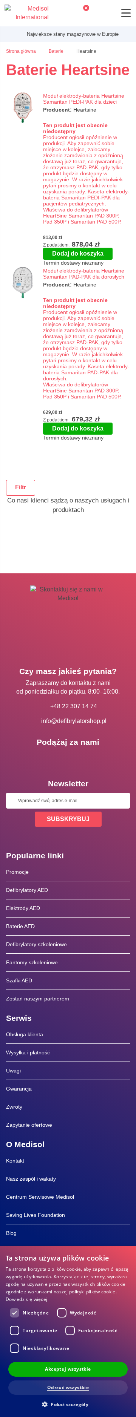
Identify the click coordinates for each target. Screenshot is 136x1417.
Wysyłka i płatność (28, 1052)
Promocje (17, 872)
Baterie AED (20, 926)
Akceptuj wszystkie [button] (68, 1369)
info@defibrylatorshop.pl (74, 721)
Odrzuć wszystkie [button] (68, 1387)
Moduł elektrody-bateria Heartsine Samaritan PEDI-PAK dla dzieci (83, 99)
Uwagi (13, 1071)
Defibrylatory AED (27, 890)
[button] (68, 1404)
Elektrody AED (23, 908)
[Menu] (126, 13)
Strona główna (21, 51)
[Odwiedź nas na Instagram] (90, 759)
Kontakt (15, 1161)
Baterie (57, 51)
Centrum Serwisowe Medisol (40, 1197)
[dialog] (68, 1331)
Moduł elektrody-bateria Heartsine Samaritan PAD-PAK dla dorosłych (83, 274)
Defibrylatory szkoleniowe (36, 944)
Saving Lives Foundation (35, 1215)
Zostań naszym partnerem (37, 999)
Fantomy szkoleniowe (32, 962)
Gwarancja (19, 1089)
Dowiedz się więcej (26, 1299)
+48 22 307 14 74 (73, 706)
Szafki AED (19, 980)
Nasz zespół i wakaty (31, 1179)
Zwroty (14, 1107)
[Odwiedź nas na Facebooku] (46, 759)
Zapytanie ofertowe (29, 1125)
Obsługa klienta (24, 1034)
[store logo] (27, 13)
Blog (11, 1233)
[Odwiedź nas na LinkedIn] (68, 759)
